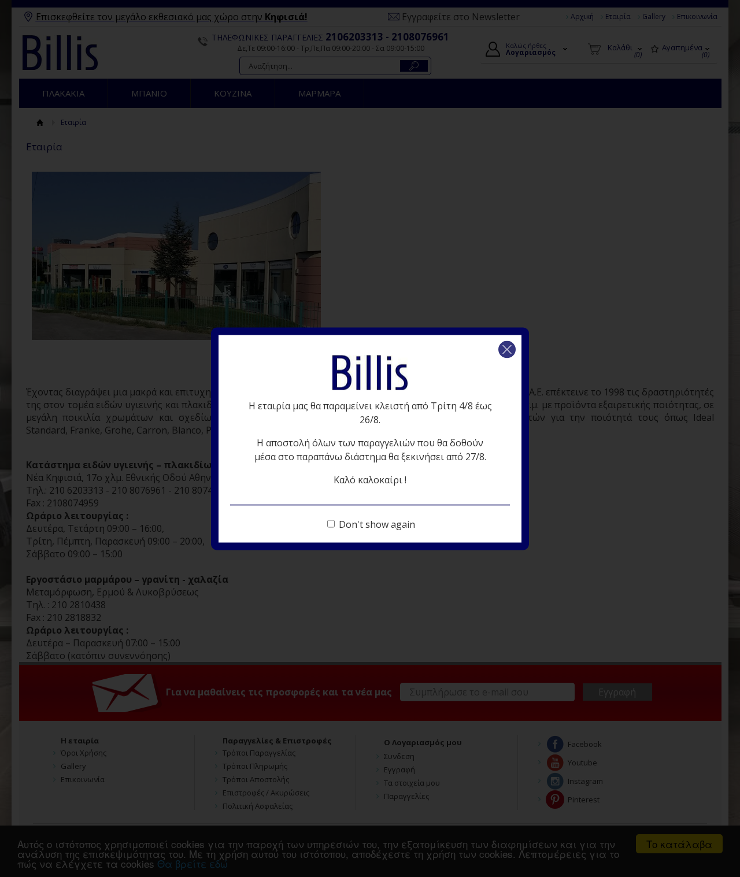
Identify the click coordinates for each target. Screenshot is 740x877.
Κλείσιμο (507, 349)
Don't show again (377, 523)
